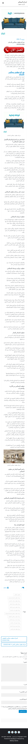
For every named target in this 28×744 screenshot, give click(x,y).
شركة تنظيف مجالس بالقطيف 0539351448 (9, 639)
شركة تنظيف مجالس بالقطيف (14, 616)
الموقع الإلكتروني (23, 699)
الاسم (25, 684)
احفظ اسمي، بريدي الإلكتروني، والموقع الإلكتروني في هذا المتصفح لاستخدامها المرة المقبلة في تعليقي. (15, 707)
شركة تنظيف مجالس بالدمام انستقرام (12, 613)
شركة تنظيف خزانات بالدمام (14, 601)
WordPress (13, 738)
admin (5, 587)
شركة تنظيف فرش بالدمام (15, 607)
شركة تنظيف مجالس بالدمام (16, 73)
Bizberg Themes (14, 740)
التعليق (25, 662)
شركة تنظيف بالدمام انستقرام (14, 597)
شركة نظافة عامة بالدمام (15, 629)
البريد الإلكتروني (23, 692)
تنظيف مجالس (17, 594)
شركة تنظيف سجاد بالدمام (15, 604)
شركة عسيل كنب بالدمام (15, 623)
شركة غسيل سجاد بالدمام (15, 626)
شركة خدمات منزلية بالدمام (14, 619)
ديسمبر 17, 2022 (20, 39)
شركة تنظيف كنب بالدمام (15, 610)
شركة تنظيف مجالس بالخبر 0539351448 (15, 644)
